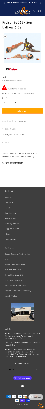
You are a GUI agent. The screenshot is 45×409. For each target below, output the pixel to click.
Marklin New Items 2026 (15, 264)
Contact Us (9, 202)
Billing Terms (10, 218)
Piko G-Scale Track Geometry (16, 285)
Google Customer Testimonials (17, 254)
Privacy (7, 234)
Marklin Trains (11, 296)
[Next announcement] (40, 3)
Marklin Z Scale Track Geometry (18, 291)
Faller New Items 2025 (14, 280)
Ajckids (25, 405)
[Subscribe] (35, 369)
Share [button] (6, 142)
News (7, 259)
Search (7, 208)
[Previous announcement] (4, 3)
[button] (4, 10)
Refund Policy (10, 239)
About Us (8, 197)
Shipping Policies (12, 229)
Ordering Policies (12, 223)
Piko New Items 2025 (13, 270)
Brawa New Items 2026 (14, 275)
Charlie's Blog (10, 213)
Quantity (5, 98)
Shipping (4, 80)
